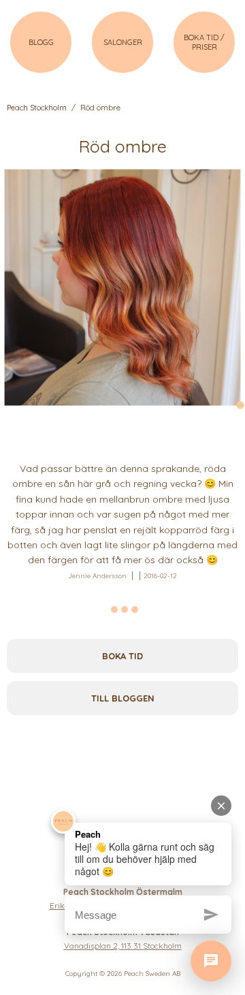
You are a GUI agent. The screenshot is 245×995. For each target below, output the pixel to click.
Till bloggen (122, 698)
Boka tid (122, 655)
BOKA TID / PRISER (204, 42)
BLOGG (41, 42)
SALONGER (122, 42)
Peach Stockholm (37, 107)
